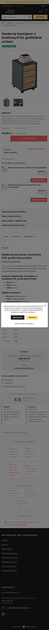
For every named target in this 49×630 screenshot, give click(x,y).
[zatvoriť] (45, 305)
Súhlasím (32, 317)
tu (35, 312)
